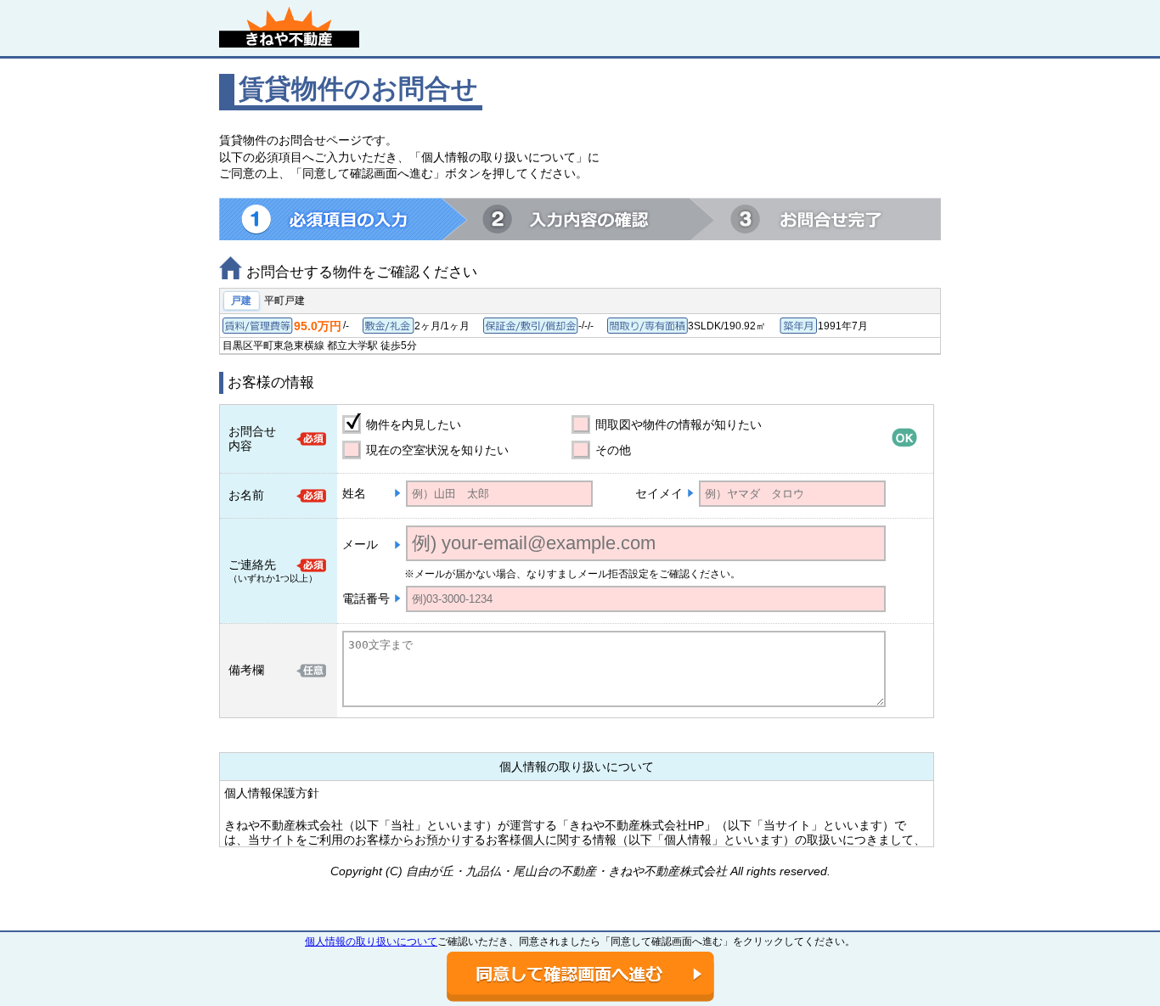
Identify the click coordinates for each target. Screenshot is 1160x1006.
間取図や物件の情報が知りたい (678, 424)
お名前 (246, 495)
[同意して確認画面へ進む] (580, 977)
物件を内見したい (413, 424)
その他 (613, 450)
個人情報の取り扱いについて (371, 941)
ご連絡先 (252, 564)
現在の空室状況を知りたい (437, 450)
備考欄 (246, 670)
